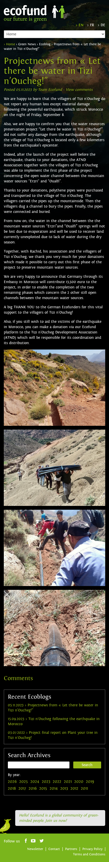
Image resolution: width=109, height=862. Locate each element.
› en (79, 25)
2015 (43, 788)
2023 (46, 781)
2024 (34, 781)
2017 (22, 788)
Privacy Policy (92, 849)
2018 (12, 788)
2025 (23, 781)
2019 (90, 781)
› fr (90, 25)
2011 (84, 788)
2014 (54, 788)
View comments (79, 89)
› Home (9, 44)
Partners (71, 849)
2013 (64, 788)
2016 (33, 788)
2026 (12, 781)
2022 (57, 781)
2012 (74, 788)
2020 (78, 781)
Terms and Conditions (89, 854)
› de (101, 25)
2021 (68, 781)
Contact (54, 849)
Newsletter (35, 849)
